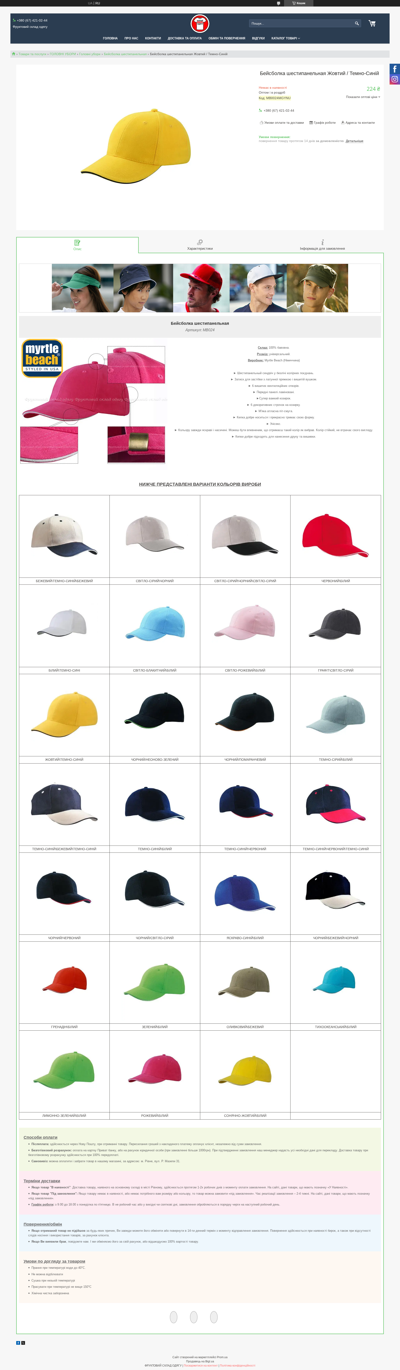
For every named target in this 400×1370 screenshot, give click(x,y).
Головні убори (89, 54)
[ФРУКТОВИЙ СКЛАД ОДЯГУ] (200, 23)
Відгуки (258, 38)
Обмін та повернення (227, 38)
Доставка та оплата (185, 38)
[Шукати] (357, 23)
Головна (110, 38)
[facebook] (18, 1343)
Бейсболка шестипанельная (125, 54)
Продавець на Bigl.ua (200, 1361)
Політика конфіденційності (237, 1365)
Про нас (131, 38)
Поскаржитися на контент (201, 1365)
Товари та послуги (32, 54)
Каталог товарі (284, 38)
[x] (23, 1343)
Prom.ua (222, 1357)
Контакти (153, 38)
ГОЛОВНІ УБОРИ (63, 54)
